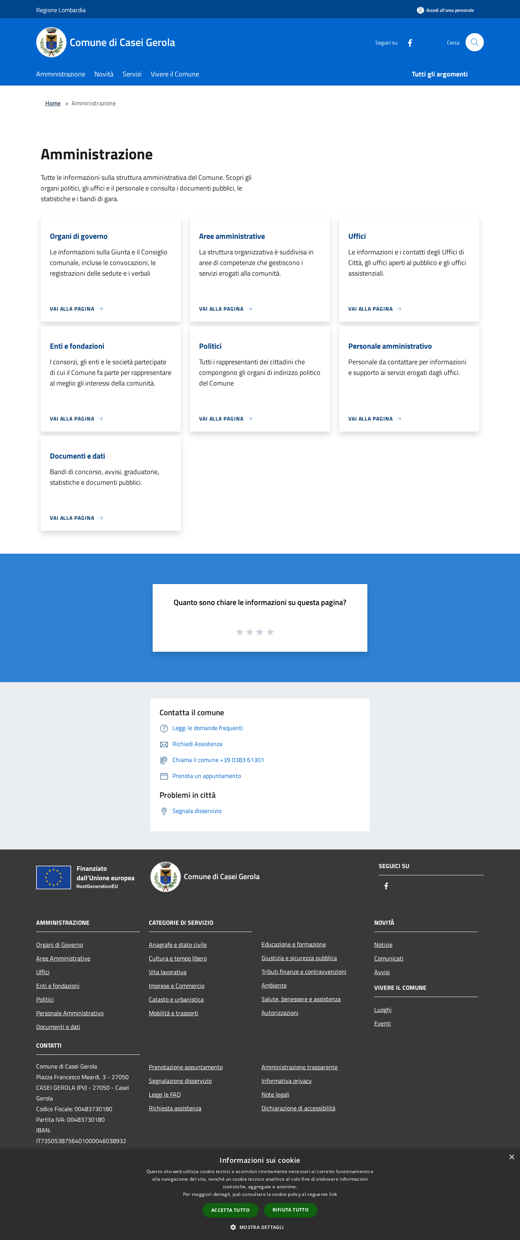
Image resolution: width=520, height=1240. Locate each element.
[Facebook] (407, 42)
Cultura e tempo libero (178, 958)
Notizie (383, 944)
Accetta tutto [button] (230, 1210)
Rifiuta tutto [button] (291, 1210)
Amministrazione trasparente (300, 1067)
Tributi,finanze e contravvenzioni (304, 971)
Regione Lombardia (61, 9)
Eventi (382, 1023)
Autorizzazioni (280, 1012)
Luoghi (383, 1009)
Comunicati (389, 958)
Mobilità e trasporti (173, 1013)
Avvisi (382, 971)
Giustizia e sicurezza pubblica (299, 957)
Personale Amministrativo (70, 1013)
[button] (260, 1227)
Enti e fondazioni (58, 985)
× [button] (511, 1157)
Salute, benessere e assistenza (301, 998)
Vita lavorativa (168, 971)
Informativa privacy (287, 1080)
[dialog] (260, 1194)
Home (53, 103)
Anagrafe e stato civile (178, 944)
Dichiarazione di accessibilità (298, 1108)
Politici (45, 999)
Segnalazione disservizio (180, 1080)
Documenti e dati (58, 1026)
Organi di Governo (59, 944)
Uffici (42, 971)
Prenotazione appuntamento (186, 1067)
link (333, 1194)
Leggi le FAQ (165, 1094)
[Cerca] (475, 42)
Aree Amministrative (63, 958)
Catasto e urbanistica (176, 999)
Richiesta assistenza (175, 1108)
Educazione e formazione (294, 944)
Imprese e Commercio (176, 985)
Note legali (275, 1094)
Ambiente (274, 985)
